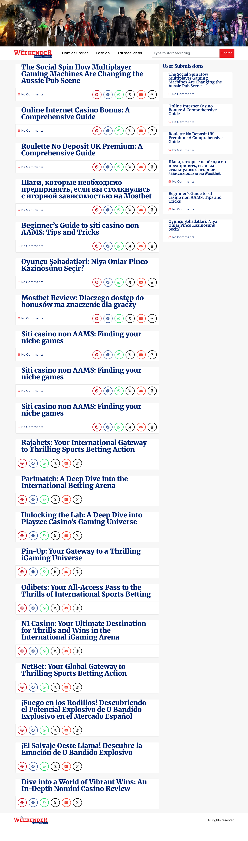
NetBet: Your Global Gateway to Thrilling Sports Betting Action (74, 670)
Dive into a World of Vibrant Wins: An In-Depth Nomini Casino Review (84, 785)
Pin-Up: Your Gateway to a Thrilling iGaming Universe (81, 554)
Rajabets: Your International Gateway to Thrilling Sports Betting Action (84, 446)
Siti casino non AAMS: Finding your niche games (81, 337)
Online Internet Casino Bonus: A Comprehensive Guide (193, 110)
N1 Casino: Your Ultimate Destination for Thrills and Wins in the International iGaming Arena (83, 630)
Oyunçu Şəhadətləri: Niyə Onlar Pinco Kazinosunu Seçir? (193, 225)
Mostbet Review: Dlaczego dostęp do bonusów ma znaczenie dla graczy (82, 301)
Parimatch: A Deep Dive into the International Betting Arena (74, 482)
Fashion (103, 53)
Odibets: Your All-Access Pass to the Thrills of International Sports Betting (86, 590)
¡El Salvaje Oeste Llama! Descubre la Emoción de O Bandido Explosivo (81, 749)
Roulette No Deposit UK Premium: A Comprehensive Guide (196, 137)
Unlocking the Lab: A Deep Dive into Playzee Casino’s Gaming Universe (81, 518)
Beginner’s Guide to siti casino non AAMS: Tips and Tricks (195, 197)
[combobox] (186, 53)
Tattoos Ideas (129, 53)
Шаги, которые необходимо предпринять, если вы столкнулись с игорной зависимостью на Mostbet (197, 167)
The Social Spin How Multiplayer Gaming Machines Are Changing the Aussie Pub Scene (195, 80)
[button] (97, 94)
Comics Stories (75, 53)
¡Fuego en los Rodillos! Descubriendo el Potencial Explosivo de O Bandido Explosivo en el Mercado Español (83, 710)
